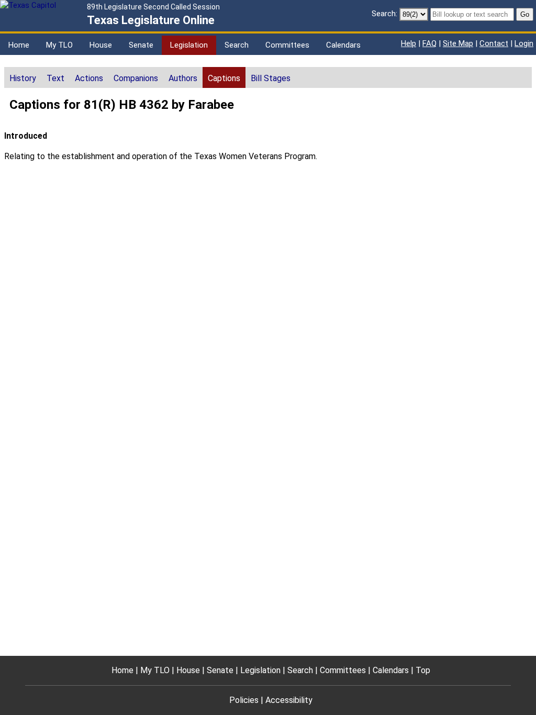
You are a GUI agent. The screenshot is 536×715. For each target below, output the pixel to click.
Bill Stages (271, 78)
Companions (136, 78)
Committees (287, 45)
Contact (493, 43)
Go (524, 14)
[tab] (22, 77)
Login (524, 43)
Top (423, 670)
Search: (384, 13)
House (101, 45)
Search (237, 45)
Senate (141, 45)
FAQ (429, 43)
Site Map (458, 43)
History (22, 78)
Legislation (189, 45)
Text (55, 78)
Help (408, 43)
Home (18, 45)
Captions (224, 78)
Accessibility (288, 700)
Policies (244, 700)
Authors (183, 78)
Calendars (343, 45)
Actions (89, 78)
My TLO (59, 45)
